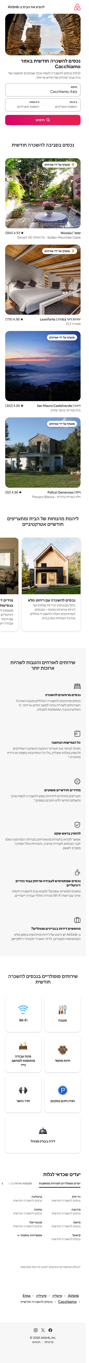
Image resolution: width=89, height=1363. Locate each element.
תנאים (36, 1342)
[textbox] (61, 106)
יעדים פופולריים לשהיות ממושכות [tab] (60, 1183)
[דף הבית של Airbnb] (77, 7)
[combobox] (43, 91)
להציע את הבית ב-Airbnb (26, 7)
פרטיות (48, 1342)
